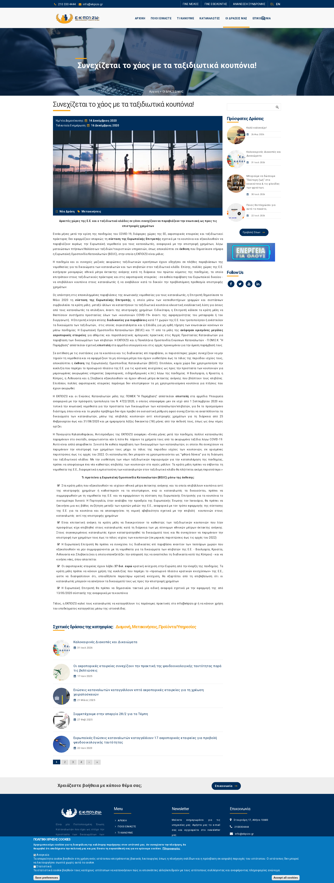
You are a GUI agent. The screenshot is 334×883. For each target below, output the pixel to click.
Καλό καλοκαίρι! (256, 127)
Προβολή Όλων (251, 232)
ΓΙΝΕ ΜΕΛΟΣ (201, 4)
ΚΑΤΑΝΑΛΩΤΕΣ (209, 18)
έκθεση (184, 249)
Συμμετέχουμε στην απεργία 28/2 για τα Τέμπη (110, 714)
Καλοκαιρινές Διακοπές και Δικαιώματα (105, 642)
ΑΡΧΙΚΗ (140, 18)
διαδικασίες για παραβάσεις (127, 320)
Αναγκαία (43, 854)
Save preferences (46, 877)
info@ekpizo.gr (187, 603)
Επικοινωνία (224, 786)
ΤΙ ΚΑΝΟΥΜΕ (185, 18)
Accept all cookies (286, 877)
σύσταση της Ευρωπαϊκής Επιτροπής (134, 238)
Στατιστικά (44, 866)
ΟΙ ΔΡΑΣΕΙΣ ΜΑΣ (236, 18)
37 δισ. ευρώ (123, 566)
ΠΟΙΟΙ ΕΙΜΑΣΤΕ (161, 18)
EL (272, 4)
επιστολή (104, 345)
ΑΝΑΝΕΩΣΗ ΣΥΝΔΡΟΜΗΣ (251, 4)
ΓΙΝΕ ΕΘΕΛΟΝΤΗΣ (222, 4)
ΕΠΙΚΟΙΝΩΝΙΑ (262, 18)
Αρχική (154, 91)
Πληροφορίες (171, 848)
